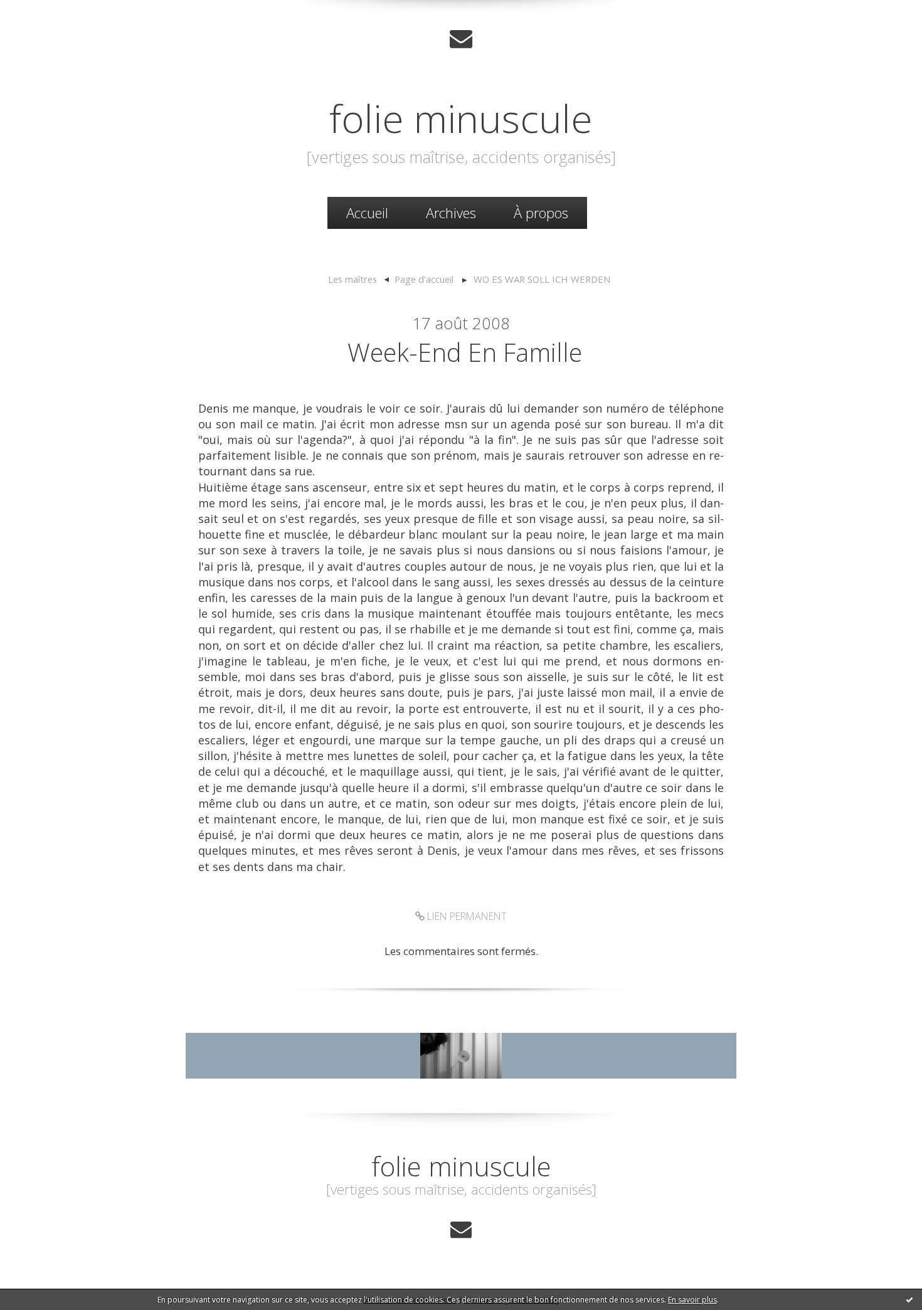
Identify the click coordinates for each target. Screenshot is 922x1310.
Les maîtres (352, 279)
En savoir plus (692, 1299)
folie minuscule (461, 118)
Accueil (367, 212)
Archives (451, 212)
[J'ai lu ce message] (909, 1299)
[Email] (461, 38)
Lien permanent (466, 916)
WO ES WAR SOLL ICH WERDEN (542, 279)
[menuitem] (367, 213)
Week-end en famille (464, 352)
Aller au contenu (47, 12)
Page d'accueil (424, 279)
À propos (541, 212)
